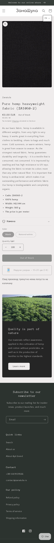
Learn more (19, 366)
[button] (3, 11)
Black (8, 234)
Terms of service (14, 511)
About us (10, 449)
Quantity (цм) (8, 241)
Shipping (15, 121)
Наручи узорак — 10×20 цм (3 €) (27, 270)
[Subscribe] (44, 419)
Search (9, 442)
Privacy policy (13, 504)
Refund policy (13, 497)
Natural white (26, 234)
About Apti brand (14, 456)
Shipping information (16, 518)
